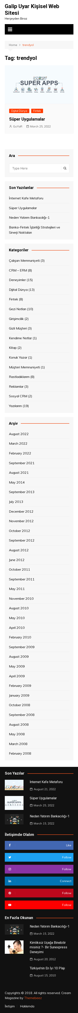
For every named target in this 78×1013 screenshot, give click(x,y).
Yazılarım (15, 406)
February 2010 (20, 637)
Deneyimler (17, 280)
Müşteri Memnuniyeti (24, 367)
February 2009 (20, 686)
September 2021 (22, 463)
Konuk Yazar (18, 357)
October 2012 (19, 531)
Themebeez (33, 998)
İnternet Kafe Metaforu (26, 198)
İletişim (10, 1006)
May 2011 (17, 589)
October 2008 (19, 705)
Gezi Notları (17, 309)
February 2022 (20, 453)
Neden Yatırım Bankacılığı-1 (29, 217)
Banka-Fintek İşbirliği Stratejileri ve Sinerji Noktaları (34, 230)
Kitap (13, 347)
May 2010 (17, 618)
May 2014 (17, 482)
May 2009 (17, 666)
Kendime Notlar (20, 338)
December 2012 (21, 511)
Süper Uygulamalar (27, 119)
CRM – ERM (18, 270)
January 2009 (19, 695)
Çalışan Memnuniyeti (24, 260)
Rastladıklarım (19, 377)
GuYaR (17, 126)
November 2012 (21, 521)
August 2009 (19, 656)
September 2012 (22, 540)
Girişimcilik (16, 319)
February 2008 (20, 753)
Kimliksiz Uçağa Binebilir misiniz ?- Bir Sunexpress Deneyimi (48, 947)
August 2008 (19, 724)
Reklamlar (16, 386)
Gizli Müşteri (18, 328)
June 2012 (17, 560)
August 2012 (19, 550)
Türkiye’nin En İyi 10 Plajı (47, 968)
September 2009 (22, 647)
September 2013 (22, 492)
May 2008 (17, 734)
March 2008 (18, 744)
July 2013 (16, 502)
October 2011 (19, 569)
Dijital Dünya (19, 110)
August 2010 (19, 608)
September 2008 (22, 715)
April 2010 (17, 628)
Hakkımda (27, 1006)
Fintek (37, 110)
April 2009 (17, 676)
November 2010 (21, 598)
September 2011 (22, 579)
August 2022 (19, 434)
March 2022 (18, 443)
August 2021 (19, 472)
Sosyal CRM (18, 396)
